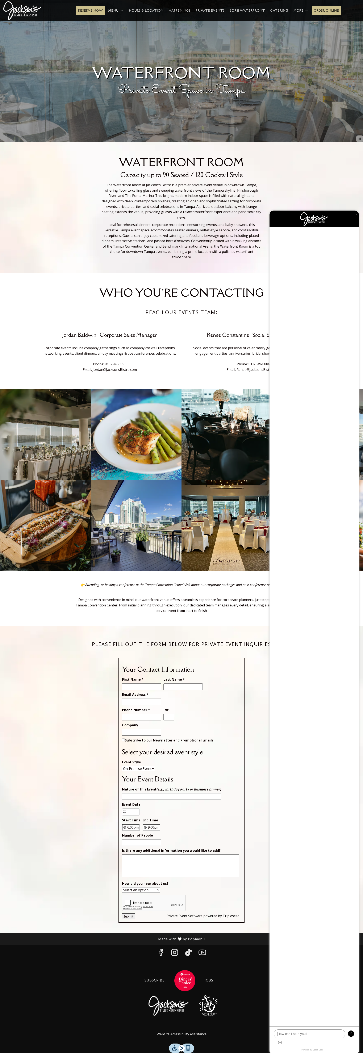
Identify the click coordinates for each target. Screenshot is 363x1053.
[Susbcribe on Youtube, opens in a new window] (202, 953)
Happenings (180, 10)
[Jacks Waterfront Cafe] (208, 1005)
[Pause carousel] (359, 138)
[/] (184, 980)
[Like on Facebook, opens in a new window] (160, 953)
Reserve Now (90, 10)
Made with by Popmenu (104, 939)
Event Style (131, 762)
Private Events (210, 10)
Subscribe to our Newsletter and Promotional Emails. (169, 740)
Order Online (326, 10)
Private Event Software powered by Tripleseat (203, 916)
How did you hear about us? (145, 883)
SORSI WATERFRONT (247, 10)
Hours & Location (146, 10)
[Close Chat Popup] (355, 215)
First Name (132, 679)
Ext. (166, 710)
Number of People (137, 835)
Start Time (131, 820)
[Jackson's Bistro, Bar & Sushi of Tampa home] (22, 10)
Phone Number (136, 710)
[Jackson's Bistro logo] (168, 1005)
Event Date (131, 804)
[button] (116, 10)
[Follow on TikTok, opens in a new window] (188, 953)
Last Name (174, 679)
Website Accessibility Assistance (181, 1034)
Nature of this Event (171, 789)
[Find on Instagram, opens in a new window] (174, 953)
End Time (150, 820)
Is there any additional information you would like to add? (171, 850)
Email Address (135, 694)
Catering (279, 10)
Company (130, 725)
